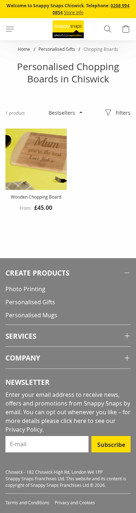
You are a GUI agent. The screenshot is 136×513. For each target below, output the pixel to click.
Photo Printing (25, 289)
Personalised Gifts (57, 49)
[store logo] (68, 29)
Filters (123, 112)
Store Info (73, 12)
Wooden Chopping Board (36, 197)
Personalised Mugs (31, 315)
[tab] (68, 273)
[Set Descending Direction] (80, 112)
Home (24, 49)
